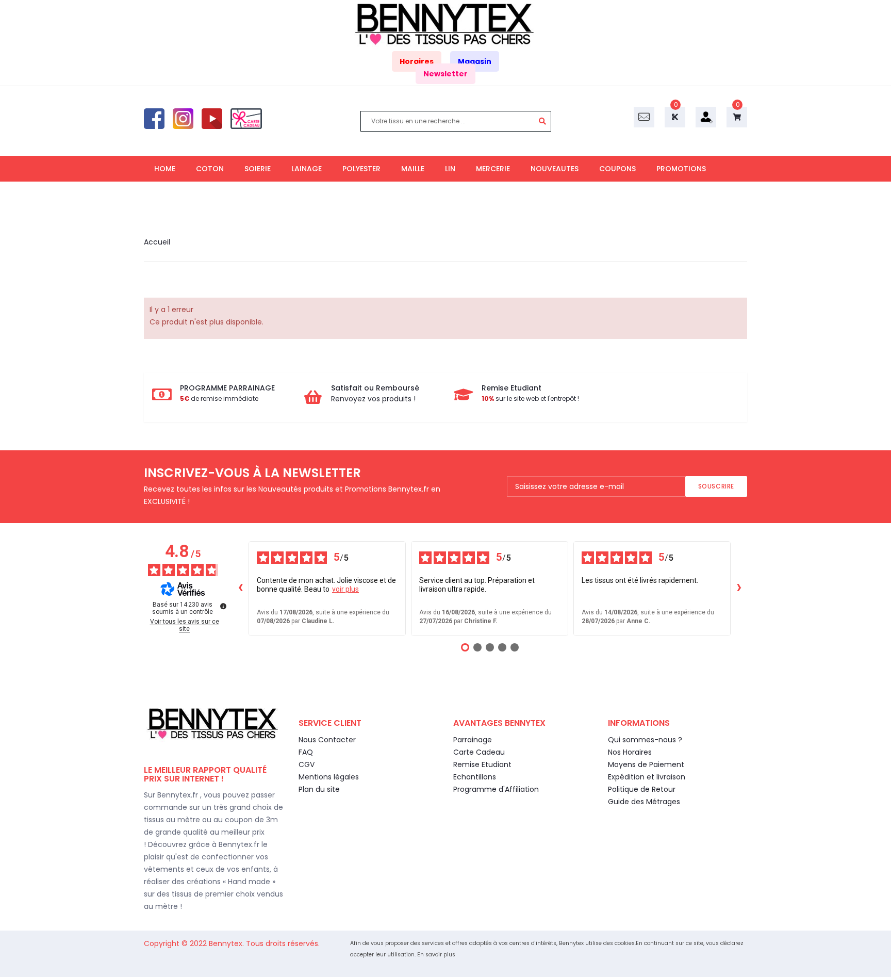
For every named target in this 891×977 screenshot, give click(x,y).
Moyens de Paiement (646, 764)
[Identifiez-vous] (706, 116)
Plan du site (319, 789)
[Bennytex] (445, 24)
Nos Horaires (630, 752)
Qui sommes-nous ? (645, 740)
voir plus (345, 589)
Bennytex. (227, 943)
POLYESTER (361, 169)
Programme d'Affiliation (496, 789)
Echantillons (474, 777)
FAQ (306, 752)
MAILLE (412, 169)
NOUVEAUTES (555, 169)
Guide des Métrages (644, 801)
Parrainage (472, 740)
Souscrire (716, 486)
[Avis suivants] (739, 588)
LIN (450, 169)
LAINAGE (306, 169)
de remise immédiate (219, 398)
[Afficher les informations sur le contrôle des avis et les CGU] (223, 606)
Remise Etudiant (482, 764)
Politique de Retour (641, 789)
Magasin (474, 61)
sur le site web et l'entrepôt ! (530, 398)
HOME (164, 169)
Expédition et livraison (646, 777)
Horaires (417, 61)
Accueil (157, 242)
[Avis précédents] (240, 588)
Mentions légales (329, 777)
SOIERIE (257, 169)
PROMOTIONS (681, 169)
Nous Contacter (327, 740)
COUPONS (617, 169)
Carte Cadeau (479, 752)
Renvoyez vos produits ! (373, 399)
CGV (307, 764)
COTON (210, 169)
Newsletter (445, 74)
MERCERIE (493, 169)
